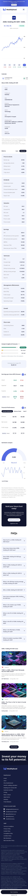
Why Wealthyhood (8, 783)
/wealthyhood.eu (10, 819)
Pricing (5, 792)
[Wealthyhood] (10, 9)
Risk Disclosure (7, 838)
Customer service (8, 790)
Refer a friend (7, 795)
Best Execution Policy (9, 840)
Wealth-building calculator (10, 785)
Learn (5, 780)
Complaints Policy (8, 833)
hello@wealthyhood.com (12, 809)
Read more (14, 4)
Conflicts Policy (7, 836)
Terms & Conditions (9, 826)
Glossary (6, 799)
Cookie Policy (7, 831)
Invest (5, 778)
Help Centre (7, 797)
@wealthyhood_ (10, 816)
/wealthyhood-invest (11, 811)
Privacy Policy (7, 829)
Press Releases (7, 802)
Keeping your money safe (10, 787)
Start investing (14, 892)
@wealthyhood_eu (11, 814)
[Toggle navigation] (23, 9)
